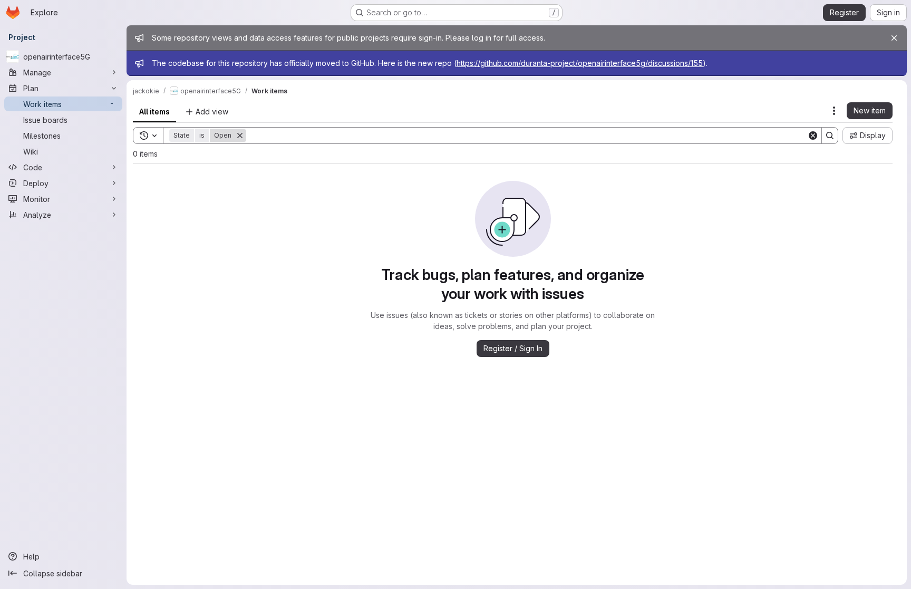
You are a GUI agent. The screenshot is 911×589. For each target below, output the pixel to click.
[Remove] (240, 135)
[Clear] (813, 135)
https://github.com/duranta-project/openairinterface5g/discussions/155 (580, 63)
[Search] (829, 135)
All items (154, 111)
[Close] (894, 38)
